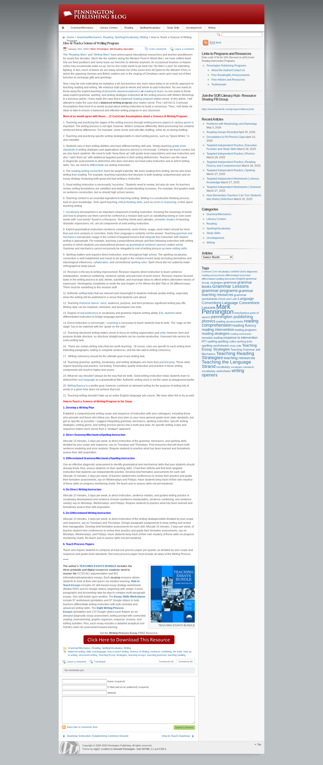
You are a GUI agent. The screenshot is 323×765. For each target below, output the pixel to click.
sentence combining (161, 651)
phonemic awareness (117, 91)
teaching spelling (176, 655)
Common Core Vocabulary (216, 271)
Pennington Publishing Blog (95, 14)
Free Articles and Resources (228, 79)
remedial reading (212, 337)
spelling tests (244, 341)
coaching (112, 322)
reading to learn (153, 91)
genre (188, 122)
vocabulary (223, 367)
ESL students (167, 313)
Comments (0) (185, 661)
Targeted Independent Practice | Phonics (231, 153)
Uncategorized (193, 27)
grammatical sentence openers (148, 244)
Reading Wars (77, 54)
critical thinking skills (130, 202)
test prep (169, 362)
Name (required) (116, 681)
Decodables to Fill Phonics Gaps (226, 137)
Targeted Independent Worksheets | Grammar (234, 187)
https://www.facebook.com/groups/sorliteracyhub (228, 109)
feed (215, 42)
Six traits (177, 651)
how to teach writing (118, 651)
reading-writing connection (87, 171)
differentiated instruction (238, 275)
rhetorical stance (89, 303)
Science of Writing (139, 651)
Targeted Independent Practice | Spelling (231, 170)
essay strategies (212, 282)
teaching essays (137, 655)
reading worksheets (240, 334)
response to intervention (240, 337)
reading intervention (218, 329)
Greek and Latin (227, 299)
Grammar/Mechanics (82, 27)
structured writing (88, 655)
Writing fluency (76, 385)
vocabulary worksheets (216, 371)
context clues (238, 271)
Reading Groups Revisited (222, 132)
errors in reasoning (165, 202)
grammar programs (220, 290)
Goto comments (158, 49)
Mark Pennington (218, 309)
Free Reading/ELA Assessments (230, 75)
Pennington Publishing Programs (226, 65)
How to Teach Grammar (176, 736)
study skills (235, 345)
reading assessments (229, 321)
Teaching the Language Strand (226, 364)
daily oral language (96, 651)
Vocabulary (72, 212)
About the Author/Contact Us (228, 70)
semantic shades (165, 219)
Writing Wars (101, 54)
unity (162, 332)
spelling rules (139, 262)
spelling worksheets (215, 345)
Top (259, 744)
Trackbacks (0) (166, 661)
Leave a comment (184, 49)
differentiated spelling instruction (219, 278)
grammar (230, 282)
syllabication (100, 262)
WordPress (70, 747)
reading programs (246, 329)
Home (64, 27)
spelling (212, 341)
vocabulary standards (242, 367)
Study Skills (173, 27)
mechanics (241, 313)
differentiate (97, 165)
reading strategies (216, 333)
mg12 (97, 749)
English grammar (246, 278)
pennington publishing (232, 316)
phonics (135, 91)
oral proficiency (89, 313)
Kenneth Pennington (124, 749)
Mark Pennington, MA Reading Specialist (112, 49)
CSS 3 (162, 749)
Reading (128, 27)
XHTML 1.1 (148, 749)
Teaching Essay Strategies (112, 655)
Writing (211, 27)
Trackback (100, 661)
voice (103, 303)
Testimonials (218, 84)
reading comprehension (230, 323)
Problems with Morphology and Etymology (232, 123)
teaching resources (239, 358)
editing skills (179, 248)
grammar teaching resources (227, 293)
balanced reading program (137, 98)
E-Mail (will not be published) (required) (128, 687)
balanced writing (76, 651)
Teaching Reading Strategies (228, 355)
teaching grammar (156, 655)
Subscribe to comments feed (82, 727)
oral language (86, 379)
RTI (204, 341)
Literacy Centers (109, 27)
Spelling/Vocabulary (150, 27)
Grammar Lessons (230, 286)
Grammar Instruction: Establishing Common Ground (97, 736)
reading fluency (244, 325)
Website (111, 692)
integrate (150, 237)
